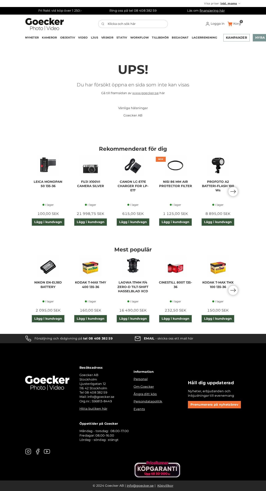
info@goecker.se (140, 485)
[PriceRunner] (157, 469)
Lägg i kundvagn (48, 222)
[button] (222, 3)
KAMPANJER (236, 37)
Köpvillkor (165, 485)
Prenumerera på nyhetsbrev (214, 404)
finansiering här (212, 10)
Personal (141, 379)
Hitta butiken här (93, 408)
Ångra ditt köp (145, 394)
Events (139, 409)
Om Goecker (144, 387)
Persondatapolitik (148, 401)
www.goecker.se (145, 93)
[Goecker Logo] (44, 24)
